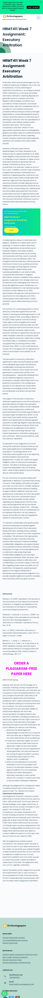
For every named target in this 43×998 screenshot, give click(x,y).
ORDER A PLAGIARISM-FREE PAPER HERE (21, 668)
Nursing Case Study (10, 943)
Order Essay (11, 231)
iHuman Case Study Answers (14, 938)
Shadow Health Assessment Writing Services (20, 954)
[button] (4, 994)
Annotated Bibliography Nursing (15, 940)
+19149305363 (14, 977)
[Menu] (38, 17)
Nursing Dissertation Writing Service (16, 962)
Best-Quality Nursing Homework (15, 957)
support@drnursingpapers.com (21, 984)
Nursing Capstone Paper (12, 960)
